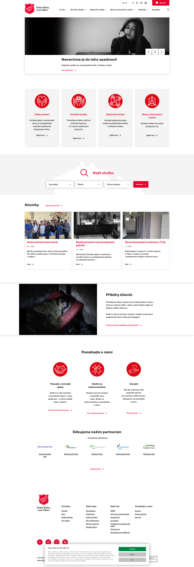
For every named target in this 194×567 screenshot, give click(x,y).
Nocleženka (90, 511)
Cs (123, 3)
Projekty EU (115, 517)
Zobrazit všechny (52, 205)
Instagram (137, 3)
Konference (115, 529)
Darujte (163, 3)
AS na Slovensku (92, 521)
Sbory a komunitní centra (152, 116)
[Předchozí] (149, 52)
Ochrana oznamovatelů (119, 514)
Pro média (66, 521)
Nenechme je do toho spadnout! (89, 59)
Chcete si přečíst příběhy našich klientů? (122, 325)
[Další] (162, 52)
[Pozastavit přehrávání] (155, 52)
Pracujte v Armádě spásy (60, 385)
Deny (132, 554)
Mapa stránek (42, 560)
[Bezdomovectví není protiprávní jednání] (97, 225)
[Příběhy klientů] (61, 309)
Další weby (91, 506)
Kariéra (138, 511)
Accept (132, 549)
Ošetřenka (90, 514)
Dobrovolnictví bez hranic (42, 242)
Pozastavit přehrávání (98, 438)
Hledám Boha (91, 527)
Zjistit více (40, 135)
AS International (92, 524)
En (126, 3)
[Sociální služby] (78, 101)
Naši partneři (95, 469)
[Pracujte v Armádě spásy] (60, 369)
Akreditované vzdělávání (120, 532)
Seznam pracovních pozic (58, 410)
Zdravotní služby (115, 114)
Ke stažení (114, 521)
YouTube (141, 3)
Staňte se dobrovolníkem (97, 385)
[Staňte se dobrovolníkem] (97, 369)
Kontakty (66, 506)
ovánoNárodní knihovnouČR (151, 559)
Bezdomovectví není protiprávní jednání (95, 243)
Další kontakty (67, 517)
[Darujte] (133, 369)
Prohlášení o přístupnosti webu (120, 525)
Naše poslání (42, 114)
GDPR (112, 511)
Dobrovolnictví (141, 514)
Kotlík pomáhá (91, 517)
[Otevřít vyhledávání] (168, 9)
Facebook (133, 3)
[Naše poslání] (42, 101)
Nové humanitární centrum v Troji (145, 242)
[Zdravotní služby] (115, 101)
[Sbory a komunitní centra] (152, 101)
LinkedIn (146, 3)
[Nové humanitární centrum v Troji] (146, 225)
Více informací (67, 70)
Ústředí (64, 511)
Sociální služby (78, 114)
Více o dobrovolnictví (95, 413)
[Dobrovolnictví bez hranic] (48, 225)
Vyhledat (139, 184)
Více (29, 264)
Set (132, 560)
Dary (63, 514)
